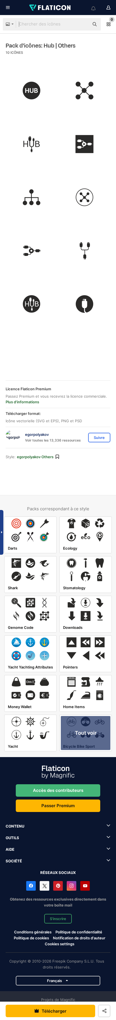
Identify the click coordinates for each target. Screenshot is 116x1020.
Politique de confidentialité (78, 932)
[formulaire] (84, 197)
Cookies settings (59, 944)
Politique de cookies (31, 938)
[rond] (31, 91)
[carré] (84, 144)
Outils (12, 837)
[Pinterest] (58, 886)
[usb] (84, 91)
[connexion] (84, 251)
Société (14, 861)
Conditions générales (33, 932)
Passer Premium (58, 805)
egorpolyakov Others (35, 457)
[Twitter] (44, 886)
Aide (10, 849)
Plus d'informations (22, 402)
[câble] (31, 144)
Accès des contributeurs (58, 790)
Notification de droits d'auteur (79, 938)
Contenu (15, 826)
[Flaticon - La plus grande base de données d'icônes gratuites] (50, 8)
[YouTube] (85, 886)
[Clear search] (82, 24)
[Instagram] (71, 886)
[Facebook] (31, 886)
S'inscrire (58, 918)
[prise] (84, 304)
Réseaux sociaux (58, 872)
